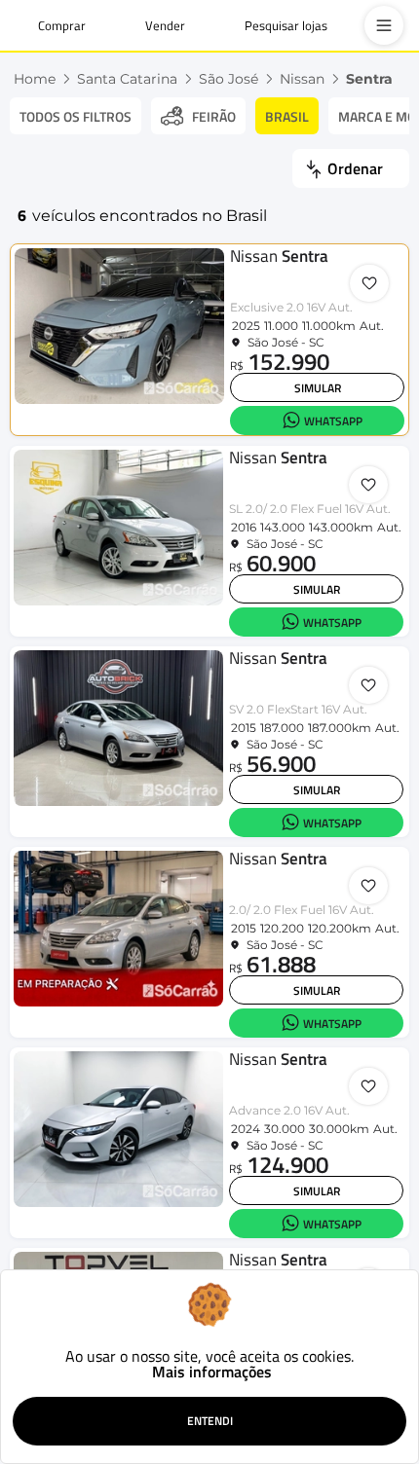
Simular (317, 388)
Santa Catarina (127, 79)
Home (35, 79)
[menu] (383, 25)
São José (228, 79)
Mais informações (212, 1371)
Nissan (302, 79)
